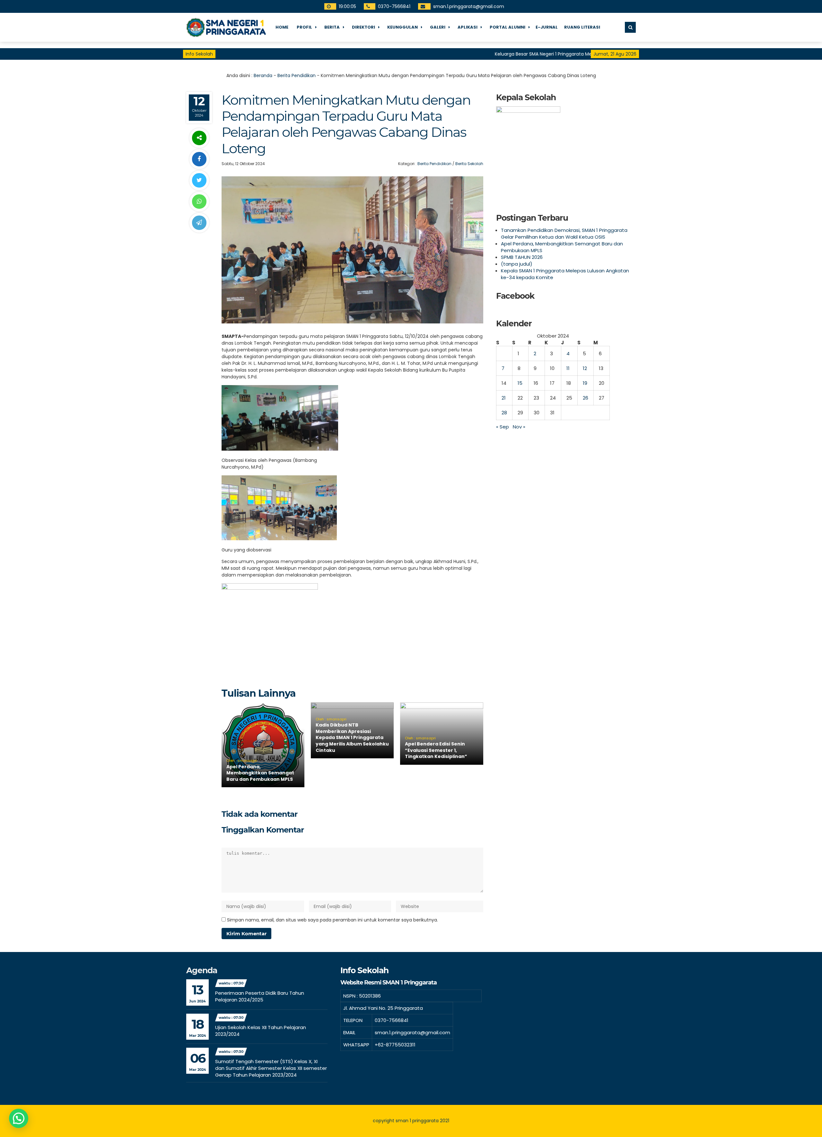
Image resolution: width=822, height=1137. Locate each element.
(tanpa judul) (516, 263)
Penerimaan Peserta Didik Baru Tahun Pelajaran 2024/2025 (259, 996)
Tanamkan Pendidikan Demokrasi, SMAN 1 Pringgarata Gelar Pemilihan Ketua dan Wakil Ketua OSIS (564, 233)
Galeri (437, 27)
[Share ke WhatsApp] (199, 201)
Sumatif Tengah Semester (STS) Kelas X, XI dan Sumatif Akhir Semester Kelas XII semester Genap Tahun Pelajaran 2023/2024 (271, 1068)
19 (585, 383)
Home (281, 27)
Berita (332, 27)
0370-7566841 (394, 6)
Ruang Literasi (582, 27)
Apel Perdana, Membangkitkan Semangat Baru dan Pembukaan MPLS (260, 772)
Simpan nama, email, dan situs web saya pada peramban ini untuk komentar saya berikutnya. (332, 920)
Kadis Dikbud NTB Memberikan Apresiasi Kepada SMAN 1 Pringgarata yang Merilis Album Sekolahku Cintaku (352, 737)
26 (585, 397)
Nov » (519, 426)
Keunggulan (402, 27)
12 (585, 368)
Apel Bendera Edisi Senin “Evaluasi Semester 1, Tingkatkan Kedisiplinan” (436, 750)
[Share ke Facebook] (199, 159)
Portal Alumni (507, 27)
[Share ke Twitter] (199, 180)
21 (504, 397)
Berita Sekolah (469, 163)
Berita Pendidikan (296, 75)
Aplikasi (467, 27)
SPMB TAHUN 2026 (522, 257)
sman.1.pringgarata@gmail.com (468, 6)
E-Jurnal (547, 27)
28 (504, 412)
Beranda (263, 75)
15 (520, 383)
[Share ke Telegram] (199, 223)
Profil (304, 27)
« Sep (502, 426)
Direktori (363, 27)
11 (568, 368)
